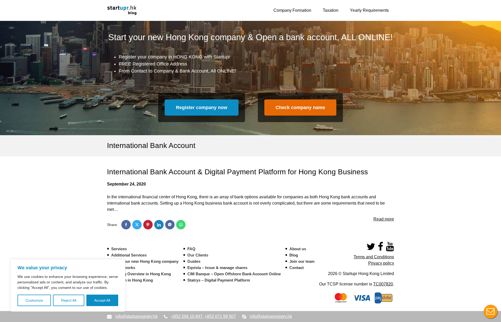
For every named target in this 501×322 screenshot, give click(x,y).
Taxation (330, 10)
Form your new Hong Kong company (144, 261)
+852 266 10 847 (186, 316)
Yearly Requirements (369, 10)
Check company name (300, 107)
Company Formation (292, 10)
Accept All (102, 300)
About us (297, 249)
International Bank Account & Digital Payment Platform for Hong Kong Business (237, 172)
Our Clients (197, 255)
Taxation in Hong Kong (132, 280)
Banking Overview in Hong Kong (141, 274)
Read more (383, 219)
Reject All (68, 300)
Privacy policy (381, 263)
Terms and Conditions (374, 257)
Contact (296, 267)
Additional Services (129, 255)
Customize (34, 300)
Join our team (301, 261)
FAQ (191, 249)
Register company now (201, 107)
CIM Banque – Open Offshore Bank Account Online (234, 274)
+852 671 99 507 (220, 316)
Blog (293, 255)
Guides (193, 261)
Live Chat (490, 311)
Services (119, 249)
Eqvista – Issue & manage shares (217, 267)
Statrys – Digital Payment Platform (218, 280)
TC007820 (383, 284)
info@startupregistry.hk (136, 316)
